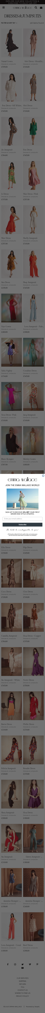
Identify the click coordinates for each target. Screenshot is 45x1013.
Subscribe (22, 524)
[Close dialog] (43, 476)
